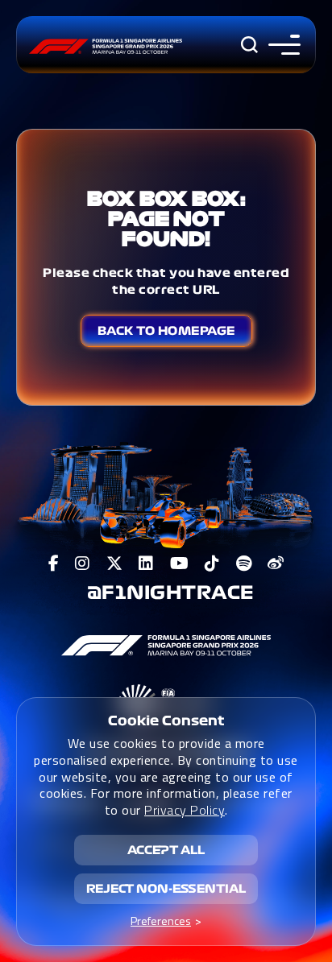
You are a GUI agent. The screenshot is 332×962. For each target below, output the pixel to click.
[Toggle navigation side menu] (281, 45)
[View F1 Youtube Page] (179, 563)
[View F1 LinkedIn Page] (146, 563)
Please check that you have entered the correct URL (166, 281)
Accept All (166, 850)
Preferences (161, 920)
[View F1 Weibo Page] (276, 563)
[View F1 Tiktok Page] (212, 563)
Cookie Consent (166, 720)
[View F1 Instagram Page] (82, 563)
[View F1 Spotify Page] (244, 563)
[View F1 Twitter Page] (114, 563)
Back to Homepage (166, 330)
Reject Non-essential (166, 888)
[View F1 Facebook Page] (54, 563)
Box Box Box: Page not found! (166, 218)
